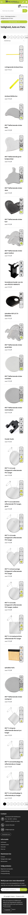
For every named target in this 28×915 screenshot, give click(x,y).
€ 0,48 (8, 475)
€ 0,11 (8, 70)
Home (2, 16)
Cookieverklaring (5, 871)
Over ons (3, 849)
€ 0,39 (8, 350)
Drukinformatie (5, 844)
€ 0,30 (8, 130)
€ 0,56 (8, 702)
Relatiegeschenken (10, 16)
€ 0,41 (8, 442)
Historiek (3, 847)
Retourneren (4, 861)
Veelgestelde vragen (6, 859)
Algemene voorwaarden (7, 869)
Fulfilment (3, 842)
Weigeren (14, 909)
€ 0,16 (8, 99)
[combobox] (12, 10)
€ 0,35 (8, 287)
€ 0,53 (8, 735)
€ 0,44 (8, 670)
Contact (3, 856)
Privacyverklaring (5, 873)
